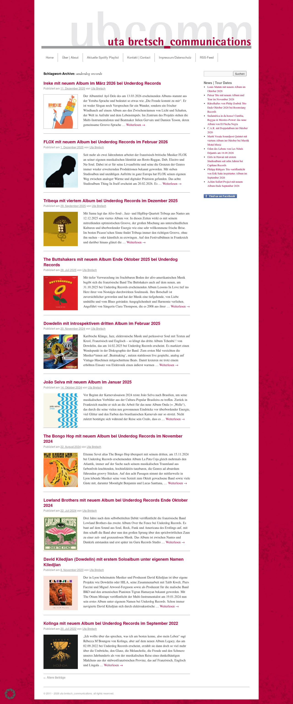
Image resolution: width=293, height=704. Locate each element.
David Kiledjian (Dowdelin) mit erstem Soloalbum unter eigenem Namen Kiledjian (113, 561)
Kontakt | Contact (138, 57)
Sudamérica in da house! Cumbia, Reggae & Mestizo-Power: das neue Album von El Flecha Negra (226, 120)
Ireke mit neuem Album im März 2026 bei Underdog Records (102, 83)
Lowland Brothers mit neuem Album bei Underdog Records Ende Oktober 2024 (115, 502)
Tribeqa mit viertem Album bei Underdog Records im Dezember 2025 (110, 201)
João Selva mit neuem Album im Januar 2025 (87, 382)
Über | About (70, 57)
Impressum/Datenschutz (175, 57)
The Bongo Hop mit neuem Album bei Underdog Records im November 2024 (112, 438)
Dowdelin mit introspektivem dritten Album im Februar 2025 (101, 323)
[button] (10, 694)
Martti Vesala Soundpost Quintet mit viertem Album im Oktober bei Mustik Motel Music (228, 140)
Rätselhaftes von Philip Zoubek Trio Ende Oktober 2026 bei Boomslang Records (226, 107)
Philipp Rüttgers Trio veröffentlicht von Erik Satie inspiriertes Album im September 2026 (227, 173)
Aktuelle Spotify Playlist (103, 57)
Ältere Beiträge (54, 677)
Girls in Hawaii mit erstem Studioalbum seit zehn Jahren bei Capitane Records (225, 161)
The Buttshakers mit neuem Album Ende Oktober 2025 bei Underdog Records (110, 261)
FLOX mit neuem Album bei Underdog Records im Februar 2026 (105, 142)
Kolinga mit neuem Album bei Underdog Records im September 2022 (110, 623)
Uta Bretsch (98, 88)
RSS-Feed (207, 57)
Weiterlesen (135, 124)
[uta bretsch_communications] (146, 24)
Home (50, 57)
